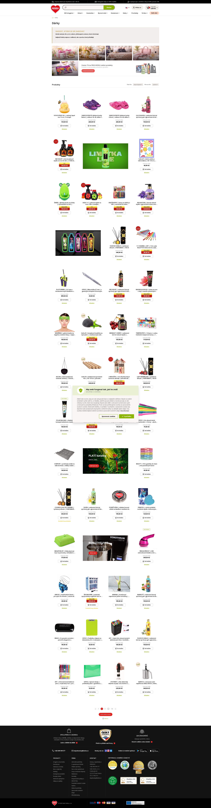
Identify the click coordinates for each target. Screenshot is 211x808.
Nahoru (106, 718)
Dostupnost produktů (59, 774)
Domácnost (114, 13)
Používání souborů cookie (78, 783)
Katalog (55, 771)
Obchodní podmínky (77, 762)
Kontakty (74, 776)
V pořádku (127, 416)
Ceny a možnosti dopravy (78, 771)
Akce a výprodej (57, 769)
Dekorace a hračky (58, 766)
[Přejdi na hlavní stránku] (55, 9)
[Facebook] (106, 751)
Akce (144, 13)
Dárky (125, 13)
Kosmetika (90, 13)
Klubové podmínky (76, 788)
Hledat (109, 7)
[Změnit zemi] (127, 8)
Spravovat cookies (108, 416)
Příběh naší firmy (76, 766)
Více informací (124, 411)
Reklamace (74, 774)
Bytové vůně (102, 13)
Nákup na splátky (57, 781)
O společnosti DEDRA (77, 764)
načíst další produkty (105, 714)
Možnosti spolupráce (58, 778)
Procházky (135, 13)
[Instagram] (108, 751)
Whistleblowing (76, 795)
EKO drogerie (68, 13)
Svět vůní (154, 13)
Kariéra (73, 785)
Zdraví (80, 13)
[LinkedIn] (111, 751)
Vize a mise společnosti (78, 769)
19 (112, 709)
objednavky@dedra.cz (81, 751)
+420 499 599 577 (59, 751)
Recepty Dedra (57, 776)
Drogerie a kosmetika (59, 762)
